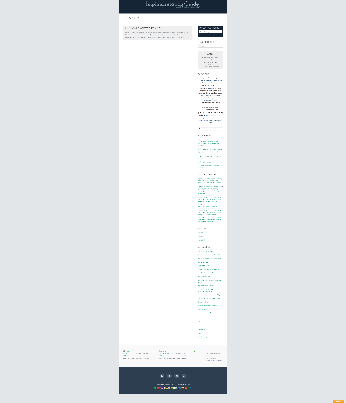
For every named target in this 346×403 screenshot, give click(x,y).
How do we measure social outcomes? (209, 186)
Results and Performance (214, 118)
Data (204, 85)
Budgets (202, 80)
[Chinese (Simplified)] (158, 388)
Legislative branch (208, 100)
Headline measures (209, 95)
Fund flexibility (217, 90)
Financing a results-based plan (207, 90)
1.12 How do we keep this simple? (143, 28)
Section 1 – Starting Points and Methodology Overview (207, 290)
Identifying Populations (204, 276)
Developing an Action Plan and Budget (209, 269)
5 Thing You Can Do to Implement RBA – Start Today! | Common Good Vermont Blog (210, 199)
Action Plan (203, 78)
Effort (210, 85)
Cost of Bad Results (208, 82)
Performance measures (210, 112)
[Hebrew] (169, 388)
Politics (201, 115)
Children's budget (217, 80)
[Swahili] (188, 388)
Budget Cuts (217, 78)
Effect (207, 85)
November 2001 (202, 232)
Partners (215, 100)
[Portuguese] (181, 388)
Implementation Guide (149, 11)
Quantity (206, 118)
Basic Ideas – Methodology (206, 251)
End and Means (203, 88)
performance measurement (210, 109)
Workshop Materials (179, 11)
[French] (165, 388)
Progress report (212, 115)
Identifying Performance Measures (208, 273)
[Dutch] (160, 388)
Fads (215, 88)
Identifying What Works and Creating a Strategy (209, 281)
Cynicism (220, 82)
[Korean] (176, 388)
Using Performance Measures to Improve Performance (210, 314)
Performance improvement (210, 104)
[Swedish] (190, 388)
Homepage (140, 381)
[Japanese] (174, 388)
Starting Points (202, 309)
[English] (162, 388)
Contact (206, 11)
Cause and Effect (209, 80)
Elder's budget (215, 85)
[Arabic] (155, 388)
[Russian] (183, 388)
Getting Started (209, 93)
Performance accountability (210, 102)
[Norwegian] (179, 388)
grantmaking (218, 93)
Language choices (205, 98)
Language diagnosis (215, 97)
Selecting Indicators (204, 302)
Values (210, 122)
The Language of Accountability (213, 182)
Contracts (201, 82)
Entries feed (201, 329)
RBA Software (191, 11)
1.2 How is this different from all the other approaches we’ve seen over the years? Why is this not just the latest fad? (210, 151)
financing (219, 88)
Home (140, 11)
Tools (160, 11)
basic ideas (209, 78)
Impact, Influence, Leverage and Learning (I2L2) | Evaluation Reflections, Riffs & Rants (210, 180)
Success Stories (167, 11)
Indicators (217, 95)
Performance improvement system (210, 107)
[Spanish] (186, 388)
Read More (180, 37)
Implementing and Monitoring (206, 285)
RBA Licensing (190, 381)
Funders (201, 93)
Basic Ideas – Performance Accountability (210, 255)
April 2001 (201, 236)
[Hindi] (172, 388)
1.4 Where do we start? (204, 162)
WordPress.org (202, 337)
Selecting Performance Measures (208, 305)
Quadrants (219, 115)
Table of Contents (208, 221)
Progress (206, 115)
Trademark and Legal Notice (184, 384)
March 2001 (201, 240)
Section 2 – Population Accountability (209, 295)
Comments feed (202, 333)
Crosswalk (215, 82)
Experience (211, 88)
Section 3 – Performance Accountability (209, 298)
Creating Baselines (203, 265)
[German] (167, 388)
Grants (203, 95)
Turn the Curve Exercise (215, 120)
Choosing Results (203, 262)
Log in (200, 326)
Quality (202, 118)
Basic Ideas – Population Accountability (209, 258)
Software (199, 381)
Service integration (203, 120)
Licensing (199, 11)
